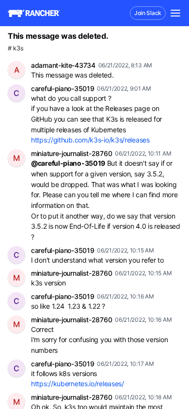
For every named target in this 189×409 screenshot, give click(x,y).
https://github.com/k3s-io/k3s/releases (90, 140)
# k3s (16, 48)
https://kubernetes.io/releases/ (77, 383)
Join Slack (147, 12)
